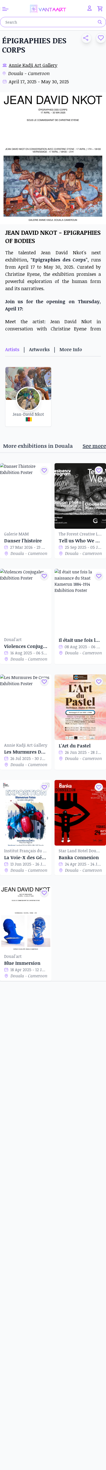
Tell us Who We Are (80, 541)
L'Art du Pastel (75, 746)
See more (94, 445)
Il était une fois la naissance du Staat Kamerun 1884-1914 (80, 640)
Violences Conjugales (25, 646)
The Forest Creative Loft (80, 534)
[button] (84, 38)
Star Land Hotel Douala (80, 851)
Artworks (39, 349)
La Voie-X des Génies (25, 857)
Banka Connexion (79, 857)
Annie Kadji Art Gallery (33, 65)
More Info (70, 349)
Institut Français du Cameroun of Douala (25, 851)
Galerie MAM (16, 534)
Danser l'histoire (23, 541)
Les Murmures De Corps (25, 752)
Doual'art (13, 639)
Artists (12, 349)
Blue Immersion (22, 963)
